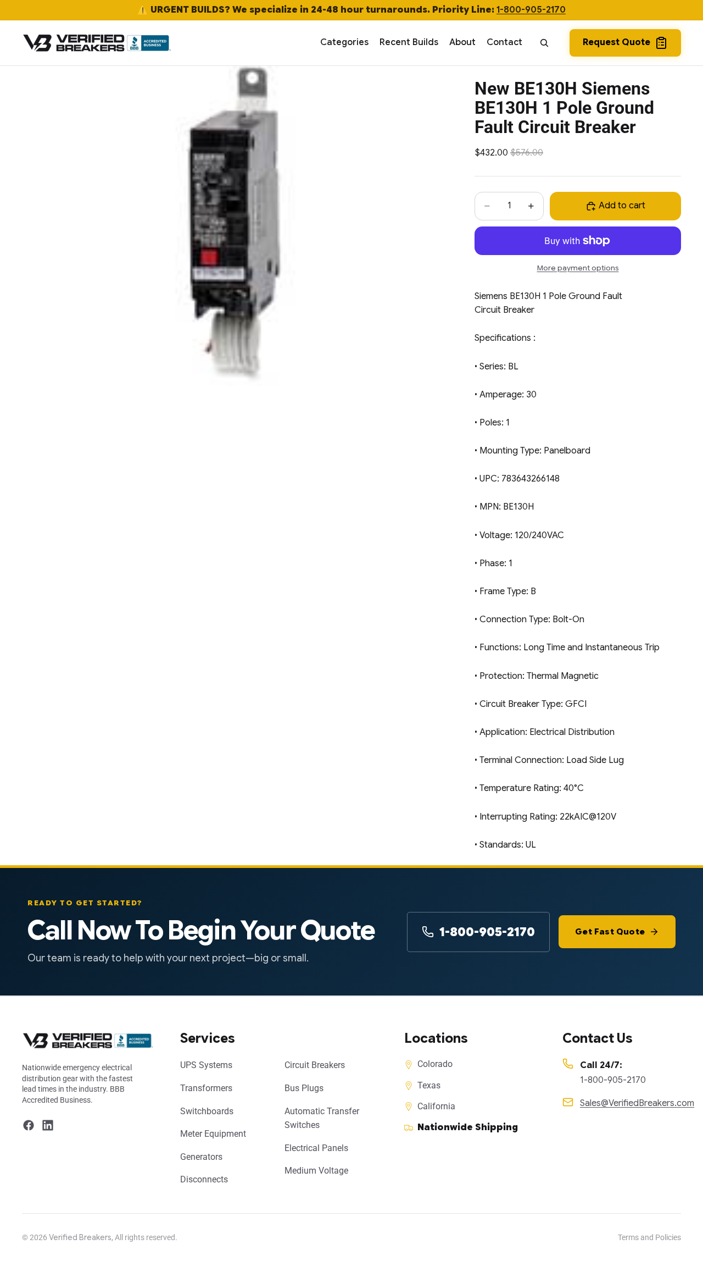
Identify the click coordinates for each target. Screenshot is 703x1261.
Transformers (206, 1088)
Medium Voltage (316, 1170)
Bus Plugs (303, 1088)
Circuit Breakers (314, 1065)
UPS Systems (206, 1065)
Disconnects (204, 1179)
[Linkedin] (47, 1125)
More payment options (578, 268)
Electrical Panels (316, 1148)
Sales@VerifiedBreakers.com (637, 1103)
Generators (201, 1157)
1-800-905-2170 (531, 9)
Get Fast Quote (610, 932)
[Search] (544, 43)
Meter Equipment (213, 1134)
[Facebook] (28, 1125)
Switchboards (206, 1111)
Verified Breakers (80, 1237)
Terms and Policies (649, 1237)
